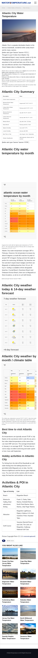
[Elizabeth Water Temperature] (28, 574)
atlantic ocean (10, 540)
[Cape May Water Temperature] (28, 553)
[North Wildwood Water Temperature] (28, 610)
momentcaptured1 (29, 536)
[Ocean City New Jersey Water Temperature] (10, 553)
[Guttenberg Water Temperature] (10, 592)
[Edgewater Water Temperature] (10, 574)
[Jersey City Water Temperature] (10, 610)
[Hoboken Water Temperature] (28, 592)
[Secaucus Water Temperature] (28, 628)
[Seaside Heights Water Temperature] (10, 628)
